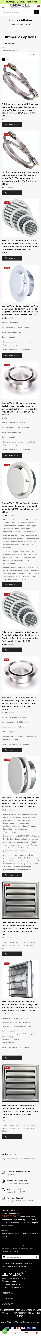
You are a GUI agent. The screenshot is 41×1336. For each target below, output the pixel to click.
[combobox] (20, 12)
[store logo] (20, 7)
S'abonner (36, 1257)
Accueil (13, 25)
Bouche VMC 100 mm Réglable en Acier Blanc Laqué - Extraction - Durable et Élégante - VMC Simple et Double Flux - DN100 (20, 507)
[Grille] (7, 59)
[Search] (36, 12)
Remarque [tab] (9, 43)
